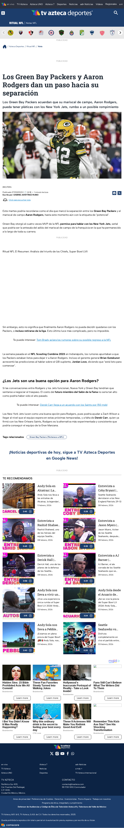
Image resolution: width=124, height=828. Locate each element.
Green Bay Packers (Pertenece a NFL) (47, 437)
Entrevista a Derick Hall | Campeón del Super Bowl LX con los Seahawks (47, 557)
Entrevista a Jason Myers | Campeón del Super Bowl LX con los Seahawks (108, 523)
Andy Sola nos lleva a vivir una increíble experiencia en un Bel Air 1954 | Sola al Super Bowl (48, 592)
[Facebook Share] (114, 193)
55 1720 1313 (67, 787)
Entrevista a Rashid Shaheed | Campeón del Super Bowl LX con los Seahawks (48, 523)
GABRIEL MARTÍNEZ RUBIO (25, 195)
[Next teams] (120, 32)
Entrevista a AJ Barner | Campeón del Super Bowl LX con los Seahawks (108, 557)
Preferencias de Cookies (42, 799)
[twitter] (52, 754)
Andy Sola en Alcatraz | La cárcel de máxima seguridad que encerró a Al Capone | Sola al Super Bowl (48, 488)
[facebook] (68, 754)
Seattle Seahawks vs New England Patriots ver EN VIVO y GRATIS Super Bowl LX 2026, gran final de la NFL (108, 627)
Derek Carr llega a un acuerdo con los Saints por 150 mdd (73, 404)
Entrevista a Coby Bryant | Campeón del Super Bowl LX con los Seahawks (108, 488)
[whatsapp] (72, 754)
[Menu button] (8, 13)
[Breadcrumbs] (6, 47)
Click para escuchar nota (20, 200)
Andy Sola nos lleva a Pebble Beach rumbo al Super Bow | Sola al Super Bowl (48, 627)
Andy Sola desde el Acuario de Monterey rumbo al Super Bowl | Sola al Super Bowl (109, 592)
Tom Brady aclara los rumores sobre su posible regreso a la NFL (73, 339)
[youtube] (62, 754)
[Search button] (116, 13)
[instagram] (57, 754)
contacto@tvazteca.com (73, 784)
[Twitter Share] (119, 193)
